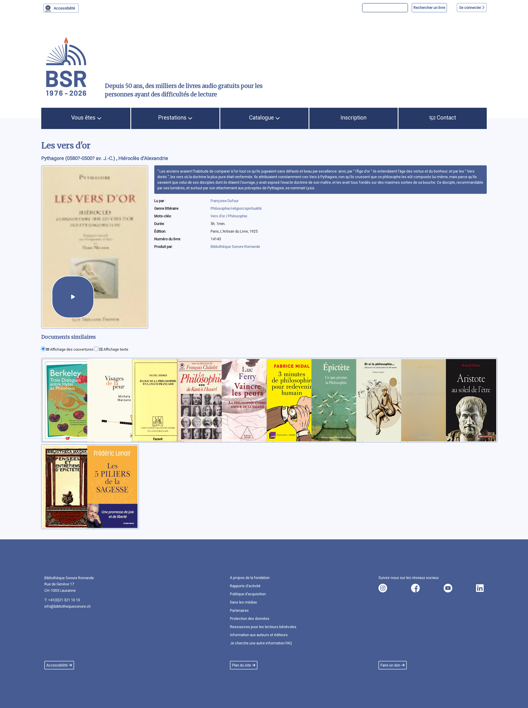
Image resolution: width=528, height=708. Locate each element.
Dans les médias (243, 602)
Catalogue (262, 117)
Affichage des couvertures (71, 349)
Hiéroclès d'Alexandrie (143, 158)
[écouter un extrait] (73, 297)
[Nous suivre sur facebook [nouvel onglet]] (415, 588)
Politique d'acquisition (248, 594)
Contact (445, 117)
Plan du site (241, 665)
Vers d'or (218, 216)
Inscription (354, 117)
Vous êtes (84, 117)
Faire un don (390, 665)
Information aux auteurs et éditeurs (259, 635)
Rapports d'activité (245, 586)
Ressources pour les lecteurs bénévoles (263, 627)
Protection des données (249, 618)
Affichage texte (115, 349)
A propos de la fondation (250, 577)
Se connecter (470, 7)
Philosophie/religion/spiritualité (236, 208)
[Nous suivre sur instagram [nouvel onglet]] (382, 588)
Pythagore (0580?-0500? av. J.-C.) (78, 158)
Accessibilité (64, 8)
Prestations (173, 117)
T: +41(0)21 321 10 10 (62, 600)
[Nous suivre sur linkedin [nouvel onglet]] (480, 588)
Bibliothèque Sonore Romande (235, 246)
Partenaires (239, 610)
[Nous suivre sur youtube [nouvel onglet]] (448, 588)
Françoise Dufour (225, 201)
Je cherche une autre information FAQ (261, 643)
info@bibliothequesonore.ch (67, 606)
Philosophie (237, 216)
